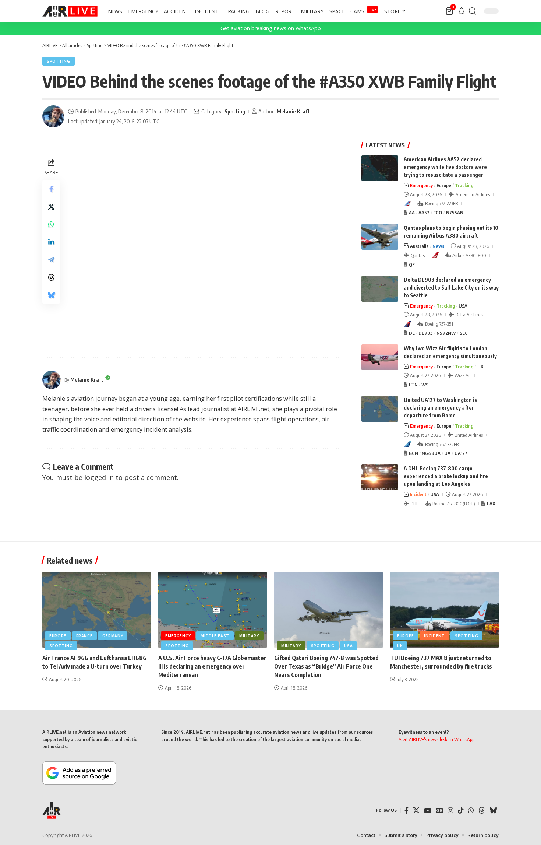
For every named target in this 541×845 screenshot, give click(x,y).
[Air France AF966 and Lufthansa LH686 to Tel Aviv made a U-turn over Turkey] (96, 610)
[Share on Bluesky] (51, 295)
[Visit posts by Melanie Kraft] (53, 116)
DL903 (425, 333)
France (84, 636)
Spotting (58, 61)
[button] (472, 11)
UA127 (461, 453)
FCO (437, 212)
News (438, 246)
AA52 (423, 212)
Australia (419, 246)
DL (412, 333)
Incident (418, 494)
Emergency (421, 185)
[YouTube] (427, 810)
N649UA (431, 453)
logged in (99, 477)
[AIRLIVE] (70, 11)
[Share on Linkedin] (51, 242)
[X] (416, 810)
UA (447, 453)
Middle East (215, 636)
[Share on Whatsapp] (51, 224)
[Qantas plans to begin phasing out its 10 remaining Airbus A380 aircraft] (379, 237)
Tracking (464, 185)
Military (249, 636)
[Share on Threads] (51, 277)
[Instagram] (450, 810)
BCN (413, 453)
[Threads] (482, 810)
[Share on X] (51, 206)
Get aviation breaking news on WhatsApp (270, 28)
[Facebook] (406, 810)
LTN (413, 385)
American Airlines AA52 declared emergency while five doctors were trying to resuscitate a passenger (445, 167)
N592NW (446, 333)
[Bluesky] (493, 810)
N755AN (454, 212)
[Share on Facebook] (51, 189)
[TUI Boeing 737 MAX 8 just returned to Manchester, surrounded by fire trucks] (444, 610)
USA (463, 306)
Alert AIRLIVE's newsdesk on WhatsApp (436, 739)
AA (412, 212)
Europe (443, 185)
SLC (464, 333)
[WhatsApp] (471, 810)
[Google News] (439, 810)
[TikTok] (461, 810)
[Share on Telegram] (51, 260)
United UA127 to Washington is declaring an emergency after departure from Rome (440, 407)
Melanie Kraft (293, 111)
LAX (491, 503)
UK (480, 366)
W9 (425, 385)
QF (412, 264)
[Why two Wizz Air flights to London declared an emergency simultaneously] (379, 357)
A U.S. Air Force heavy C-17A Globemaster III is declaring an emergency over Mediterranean (212, 666)
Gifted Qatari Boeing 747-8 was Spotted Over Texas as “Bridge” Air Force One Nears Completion (326, 666)
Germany (112, 636)
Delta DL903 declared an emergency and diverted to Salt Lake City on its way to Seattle (451, 287)
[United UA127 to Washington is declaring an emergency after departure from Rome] (379, 409)
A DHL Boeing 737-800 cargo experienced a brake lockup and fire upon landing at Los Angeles (446, 476)
